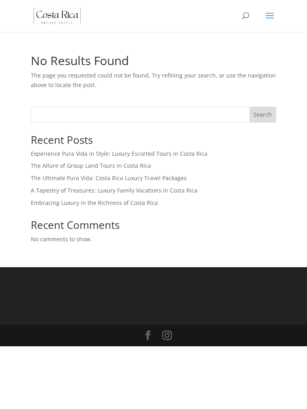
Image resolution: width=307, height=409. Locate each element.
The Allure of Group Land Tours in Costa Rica (91, 165)
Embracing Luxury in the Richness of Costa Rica (94, 202)
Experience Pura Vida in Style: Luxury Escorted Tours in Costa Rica (119, 153)
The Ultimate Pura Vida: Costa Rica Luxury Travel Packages (109, 178)
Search (262, 114)
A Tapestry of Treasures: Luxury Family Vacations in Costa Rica (114, 190)
